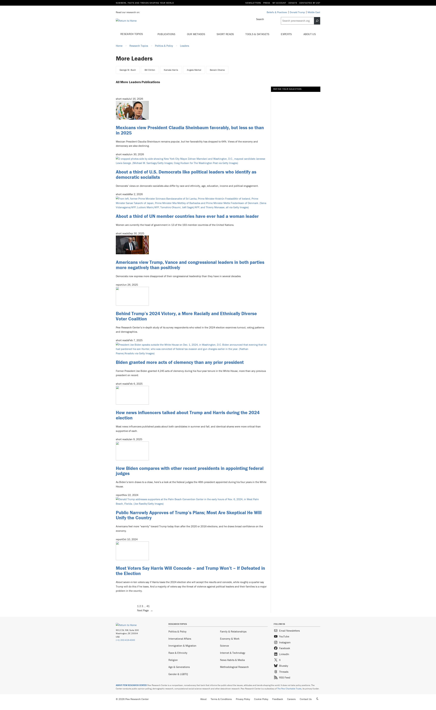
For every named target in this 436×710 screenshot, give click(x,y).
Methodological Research (234, 667)
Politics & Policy (177, 631)
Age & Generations (179, 667)
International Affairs (179, 638)
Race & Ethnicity (177, 652)
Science (224, 645)
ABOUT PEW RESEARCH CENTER (131, 685)
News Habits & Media (232, 660)
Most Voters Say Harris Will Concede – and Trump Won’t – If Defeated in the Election (190, 570)
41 (148, 606)
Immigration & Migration (182, 645)
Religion (173, 660)
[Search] (317, 21)
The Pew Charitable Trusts (289, 688)
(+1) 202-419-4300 (125, 640)
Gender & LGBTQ (178, 674)
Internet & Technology (232, 652)
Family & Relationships (233, 631)
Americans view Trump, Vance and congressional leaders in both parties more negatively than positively (190, 264)
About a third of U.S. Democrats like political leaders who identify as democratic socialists (186, 174)
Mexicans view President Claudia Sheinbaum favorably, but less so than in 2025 (190, 130)
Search (260, 19)
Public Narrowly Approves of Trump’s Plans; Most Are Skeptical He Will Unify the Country (189, 515)
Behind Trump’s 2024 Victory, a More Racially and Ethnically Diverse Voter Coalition (186, 316)
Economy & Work (229, 638)
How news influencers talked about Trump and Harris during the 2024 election (188, 415)
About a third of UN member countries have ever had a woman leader (187, 216)
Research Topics (132, 34)
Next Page (145, 610)
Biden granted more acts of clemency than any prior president (180, 362)
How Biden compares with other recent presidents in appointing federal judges (189, 470)
